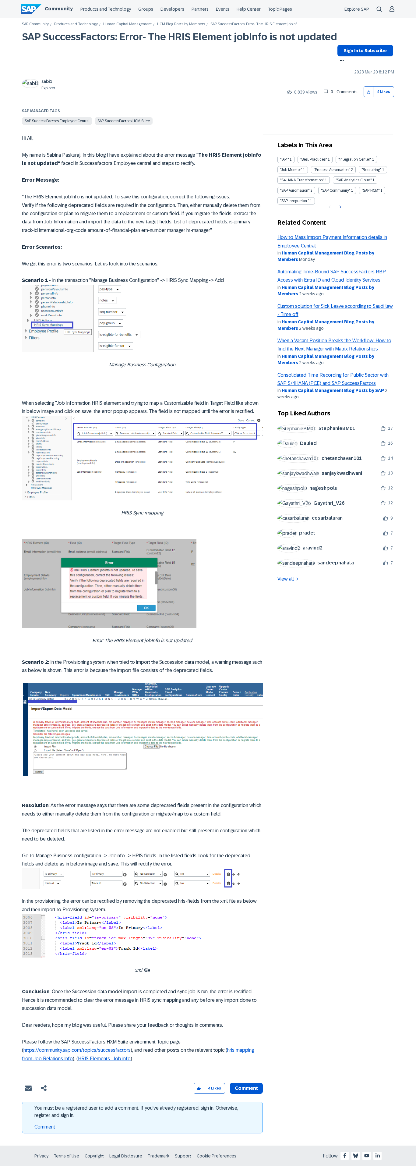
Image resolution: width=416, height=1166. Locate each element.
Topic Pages (280, 9)
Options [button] (340, 61)
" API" (284, 159)
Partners (200, 9)
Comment (44, 1126)
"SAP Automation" (294, 190)
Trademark (158, 1156)
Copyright (94, 1156)
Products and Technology (105, 9)
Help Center (249, 9)
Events (222, 9)
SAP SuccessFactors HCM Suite (123, 121)
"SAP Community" (335, 190)
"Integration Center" (354, 159)
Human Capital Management (127, 24)
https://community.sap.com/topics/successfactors (77, 1050)
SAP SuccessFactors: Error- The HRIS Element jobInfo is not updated (179, 36)
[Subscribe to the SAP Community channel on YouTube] (366, 1155)
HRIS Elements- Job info (104, 1058)
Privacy (41, 1156)
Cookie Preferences (216, 1156)
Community (59, 8)
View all (285, 578)
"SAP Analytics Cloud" (354, 180)
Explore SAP (356, 9)
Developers (172, 9)
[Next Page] (340, 206)
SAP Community (35, 24)
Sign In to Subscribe (365, 50)
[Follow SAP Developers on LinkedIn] (377, 1155)
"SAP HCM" (370, 190)
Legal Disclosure (125, 1156)
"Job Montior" (291, 170)
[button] (368, 92)
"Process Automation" (332, 170)
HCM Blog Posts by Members (181, 24)
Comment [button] (246, 1088)
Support (183, 1156)
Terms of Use (66, 1156)
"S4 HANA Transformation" (302, 180)
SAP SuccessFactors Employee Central (57, 121)
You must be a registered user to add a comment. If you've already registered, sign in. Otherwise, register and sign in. (136, 1111)
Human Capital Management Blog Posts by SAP (333, 390)
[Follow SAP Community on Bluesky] (355, 1155)
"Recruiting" (371, 170)
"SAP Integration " (294, 201)
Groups (145, 9)
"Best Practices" (313, 159)
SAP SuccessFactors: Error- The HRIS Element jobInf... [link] (254, 24)
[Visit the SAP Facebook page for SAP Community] (344, 1155)
